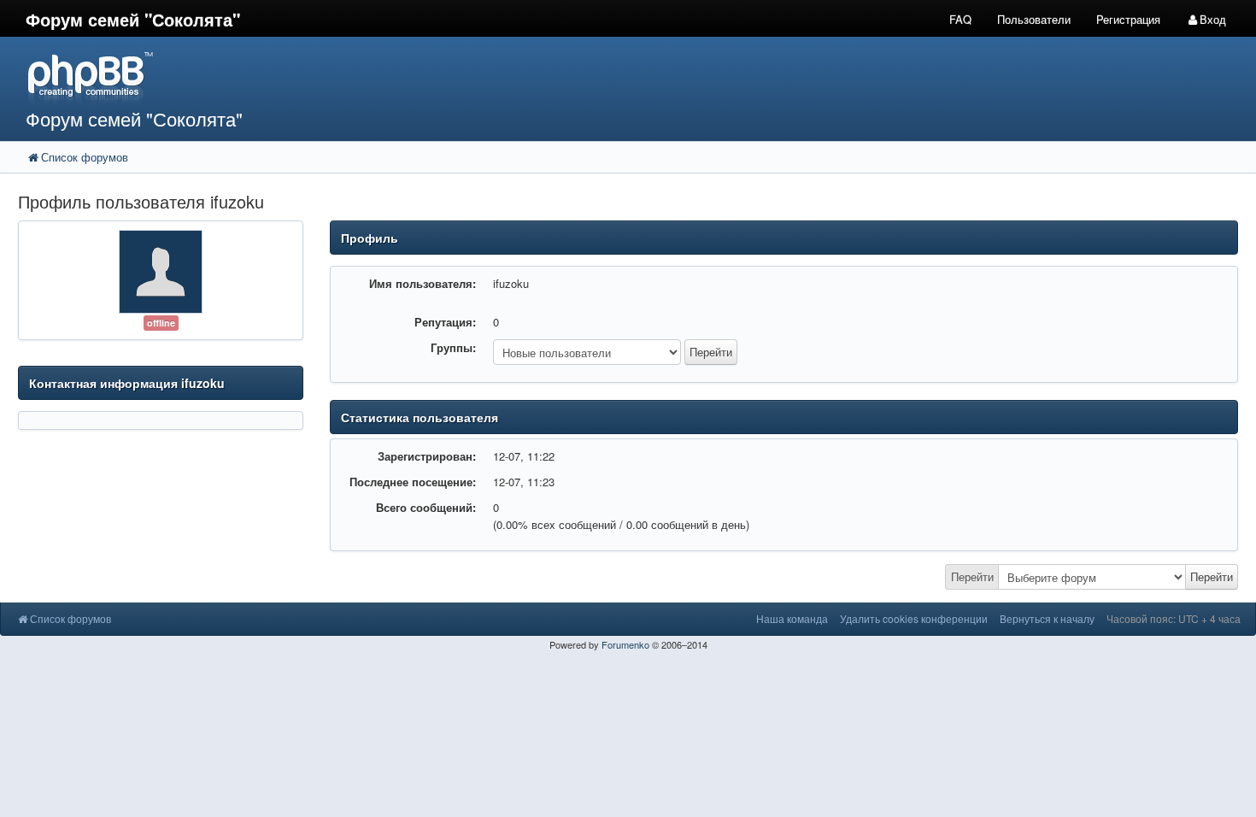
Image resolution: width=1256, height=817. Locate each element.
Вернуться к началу (1047, 618)
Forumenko (625, 644)
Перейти (972, 576)
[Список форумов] (470, 77)
